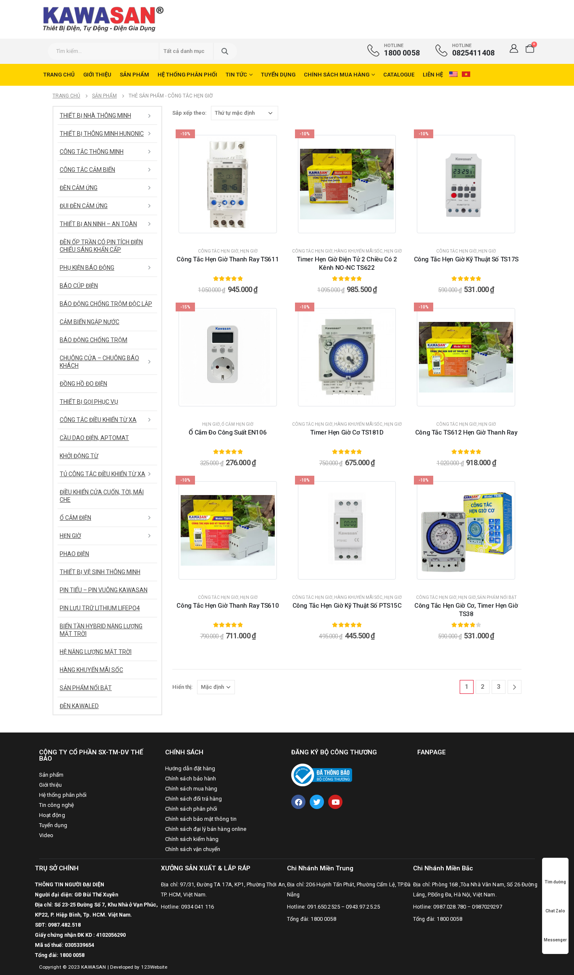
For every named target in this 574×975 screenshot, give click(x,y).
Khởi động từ (79, 456)
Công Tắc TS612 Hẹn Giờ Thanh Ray (466, 432)
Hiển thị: (182, 687)
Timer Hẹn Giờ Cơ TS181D (346, 432)
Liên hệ (433, 74)
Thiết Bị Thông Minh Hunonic (102, 133)
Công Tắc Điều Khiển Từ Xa (98, 419)
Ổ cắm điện (75, 517)
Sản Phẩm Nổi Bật (496, 597)
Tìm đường (555, 882)
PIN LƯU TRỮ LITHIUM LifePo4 (100, 608)
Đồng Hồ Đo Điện (83, 383)
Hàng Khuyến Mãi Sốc (358, 251)
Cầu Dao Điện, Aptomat (94, 438)
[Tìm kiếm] (224, 51)
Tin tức (236, 74)
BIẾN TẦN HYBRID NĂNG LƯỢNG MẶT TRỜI (101, 630)
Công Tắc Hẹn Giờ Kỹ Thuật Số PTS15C (347, 605)
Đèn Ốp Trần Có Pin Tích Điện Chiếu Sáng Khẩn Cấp (101, 246)
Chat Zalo (555, 911)
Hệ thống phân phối (187, 74)
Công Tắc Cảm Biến (87, 169)
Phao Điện (74, 554)
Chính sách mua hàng (336, 74)
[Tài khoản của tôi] (514, 48)
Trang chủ (59, 74)
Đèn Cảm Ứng (78, 187)
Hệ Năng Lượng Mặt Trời (96, 651)
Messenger (555, 940)
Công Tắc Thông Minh (92, 151)
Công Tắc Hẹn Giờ (218, 251)
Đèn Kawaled (79, 706)
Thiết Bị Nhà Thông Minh (95, 115)
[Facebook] (298, 802)
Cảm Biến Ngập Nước (89, 322)
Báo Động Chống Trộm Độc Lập (106, 303)
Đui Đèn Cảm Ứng (84, 206)
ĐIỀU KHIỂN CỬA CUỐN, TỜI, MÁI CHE (102, 496)
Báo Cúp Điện (79, 285)
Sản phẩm (134, 74)
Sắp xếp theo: (189, 113)
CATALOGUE (398, 74)
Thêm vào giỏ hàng (232, 233)
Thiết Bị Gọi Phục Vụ (89, 401)
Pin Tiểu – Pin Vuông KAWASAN (103, 590)
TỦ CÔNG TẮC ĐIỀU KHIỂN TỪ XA (102, 474)
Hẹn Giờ (249, 251)
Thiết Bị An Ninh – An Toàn (98, 224)
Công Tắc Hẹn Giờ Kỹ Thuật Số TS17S (466, 259)
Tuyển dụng (278, 74)
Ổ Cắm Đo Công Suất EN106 (227, 432)
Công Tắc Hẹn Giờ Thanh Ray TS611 (227, 259)
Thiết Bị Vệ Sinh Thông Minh (100, 572)
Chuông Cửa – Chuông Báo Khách (99, 362)
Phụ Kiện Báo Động (87, 267)
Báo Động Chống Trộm (93, 340)
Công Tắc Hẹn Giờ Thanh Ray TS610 (227, 605)
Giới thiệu (97, 74)
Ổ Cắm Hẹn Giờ (237, 424)
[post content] (227, 184)
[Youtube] (335, 802)
